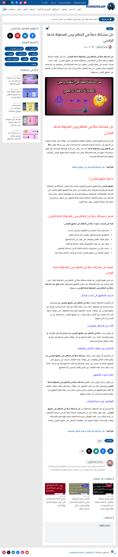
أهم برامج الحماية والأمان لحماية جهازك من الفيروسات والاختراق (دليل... (103, 504)
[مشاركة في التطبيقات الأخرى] (82, 451)
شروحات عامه (13, 59)
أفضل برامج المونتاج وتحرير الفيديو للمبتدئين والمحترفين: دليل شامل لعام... (79, 504)
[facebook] (16, 2)
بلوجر (79, 9)
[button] (103, 451)
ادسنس (72, 9)
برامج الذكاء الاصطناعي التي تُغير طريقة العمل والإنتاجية (55, 502)
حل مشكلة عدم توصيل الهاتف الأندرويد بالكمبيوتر (14, 136)
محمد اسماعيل (102, 47)
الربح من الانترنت (43, 9)
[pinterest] (3, 2)
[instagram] (20, 2)
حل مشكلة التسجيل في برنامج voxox (88, 167)
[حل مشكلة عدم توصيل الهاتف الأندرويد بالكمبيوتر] (30, 134)
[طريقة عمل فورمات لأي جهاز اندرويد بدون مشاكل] (30, 121)
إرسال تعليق (104, 525)
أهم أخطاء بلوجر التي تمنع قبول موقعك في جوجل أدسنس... (73, 19)
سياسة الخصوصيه (80, 3)
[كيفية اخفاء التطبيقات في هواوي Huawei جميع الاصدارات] (30, 107)
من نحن (53, 3)
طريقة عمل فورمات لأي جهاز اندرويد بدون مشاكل (13, 122)
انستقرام (55, 9)
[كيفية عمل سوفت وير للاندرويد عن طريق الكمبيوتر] (30, 79)
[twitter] (8, 2)
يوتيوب (64, 9)
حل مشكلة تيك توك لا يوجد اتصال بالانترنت (86, 431)
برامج (19, 9)
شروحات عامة (9, 9)
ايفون (25, 9)
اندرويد (32, 9)
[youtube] (25, 2)
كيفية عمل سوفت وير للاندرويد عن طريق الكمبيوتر (13, 81)
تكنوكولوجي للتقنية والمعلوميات (81, 552)
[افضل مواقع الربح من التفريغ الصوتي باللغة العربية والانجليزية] (30, 93)
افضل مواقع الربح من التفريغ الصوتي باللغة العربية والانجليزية (14, 95)
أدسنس (34, 49)
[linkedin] (12, 2)
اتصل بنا (45, 3)
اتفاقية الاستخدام (65, 3)
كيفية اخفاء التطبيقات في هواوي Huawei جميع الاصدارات (15, 108)
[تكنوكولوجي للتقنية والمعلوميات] (100, 7)
